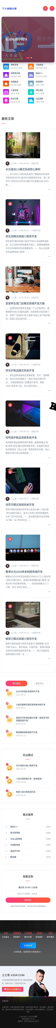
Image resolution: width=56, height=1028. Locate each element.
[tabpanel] (28, 39)
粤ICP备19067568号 (31, 1021)
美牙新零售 (15, 833)
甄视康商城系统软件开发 (27, 732)
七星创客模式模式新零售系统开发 (30, 704)
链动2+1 (13, 827)
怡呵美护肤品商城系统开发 (21, 437)
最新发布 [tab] (39, 683)
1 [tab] (26, 57)
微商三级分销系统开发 (26, 792)
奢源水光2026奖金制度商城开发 (24, 571)
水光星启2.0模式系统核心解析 (23, 169)
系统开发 (35, 163)
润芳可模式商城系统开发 (20, 504)
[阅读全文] (49, 189)
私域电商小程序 (16, 39)
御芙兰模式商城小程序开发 (21, 638)
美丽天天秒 (15, 851)
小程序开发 (36, 230)
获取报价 (28, 900)
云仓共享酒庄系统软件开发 (27, 691)
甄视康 (13, 857)
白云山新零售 (16, 839)
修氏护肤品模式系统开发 (20, 370)
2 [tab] (31, 57)
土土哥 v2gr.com (13, 975)
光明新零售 (15, 845)
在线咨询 (28, 945)
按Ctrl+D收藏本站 (13, 989)
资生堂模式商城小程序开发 (21, 236)
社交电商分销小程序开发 (27, 765)
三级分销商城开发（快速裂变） (29, 779)
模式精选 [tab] (16, 683)
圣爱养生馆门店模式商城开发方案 (25, 303)
